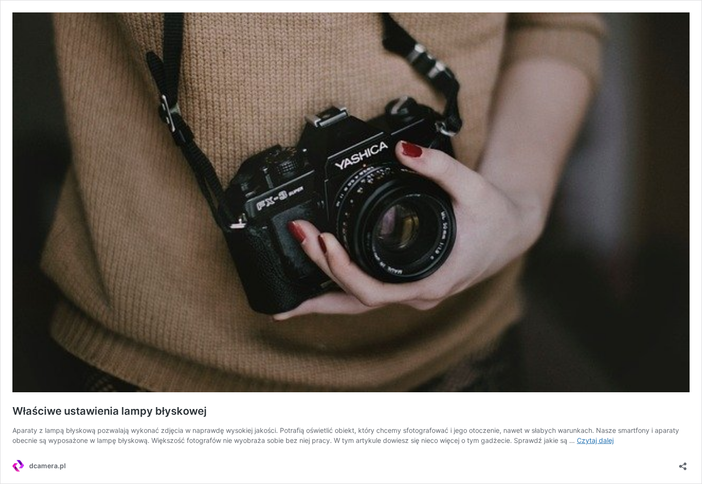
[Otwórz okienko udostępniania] (683, 463)
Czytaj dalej (595, 440)
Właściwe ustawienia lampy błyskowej (109, 411)
